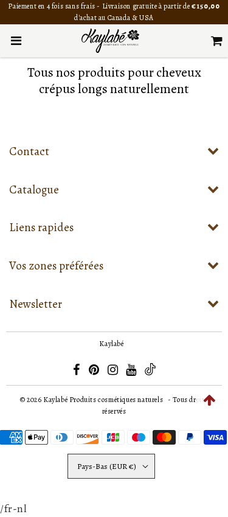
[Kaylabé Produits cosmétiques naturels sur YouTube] (132, 371)
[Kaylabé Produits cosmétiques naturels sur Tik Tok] (150, 373)
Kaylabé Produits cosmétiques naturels (103, 399)
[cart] (216, 41)
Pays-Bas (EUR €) (106, 466)
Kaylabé (111, 344)
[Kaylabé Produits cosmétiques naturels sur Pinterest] (95, 371)
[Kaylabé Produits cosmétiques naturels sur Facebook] (77, 371)
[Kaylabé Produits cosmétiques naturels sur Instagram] (114, 371)
